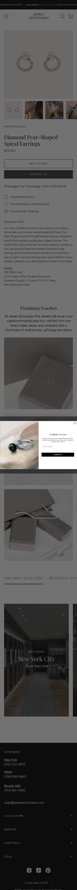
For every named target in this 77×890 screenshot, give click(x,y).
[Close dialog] (75, 423)
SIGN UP (58, 455)
